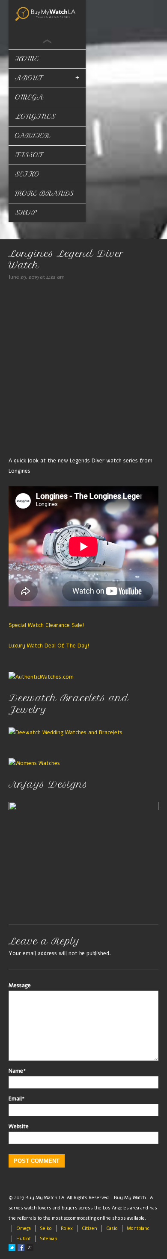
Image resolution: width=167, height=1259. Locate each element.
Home (27, 59)
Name (17, 1071)
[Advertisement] (83, 369)
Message (20, 985)
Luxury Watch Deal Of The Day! (49, 645)
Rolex (67, 1228)
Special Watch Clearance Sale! (46, 625)
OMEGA (29, 97)
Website (19, 1126)
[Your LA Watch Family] (47, 13)
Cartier (32, 136)
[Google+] (30, 1247)
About (29, 78)
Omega (23, 1228)
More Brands (44, 193)
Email (17, 1099)
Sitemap (48, 1238)
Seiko (27, 174)
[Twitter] (12, 1247)
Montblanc (138, 1228)
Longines (35, 116)
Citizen (89, 1228)
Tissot (29, 155)
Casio (112, 1228)
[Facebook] (21, 1247)
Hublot (23, 1238)
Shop (26, 213)
